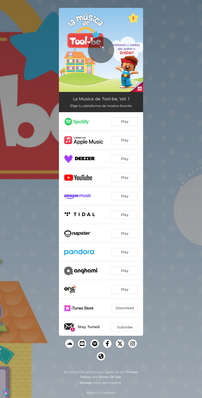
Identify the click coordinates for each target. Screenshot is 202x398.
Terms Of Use (110, 377)
